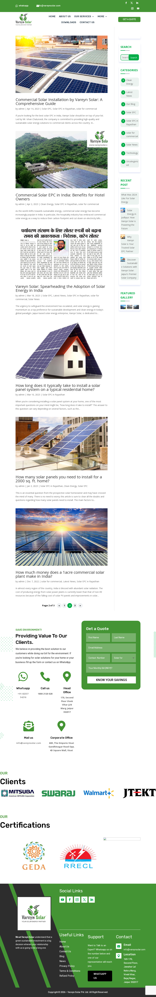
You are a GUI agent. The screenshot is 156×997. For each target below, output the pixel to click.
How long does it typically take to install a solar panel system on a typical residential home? (58, 387)
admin (21, 108)
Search (133, 57)
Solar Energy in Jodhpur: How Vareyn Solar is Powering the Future (128, 219)
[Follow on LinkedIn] (137, 3)
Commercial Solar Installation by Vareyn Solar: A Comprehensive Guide (59, 101)
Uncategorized (132, 163)
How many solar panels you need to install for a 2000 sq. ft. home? (59, 479)
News (62, 961)
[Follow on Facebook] (126, 3)
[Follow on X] (131, 3)
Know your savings (111, 680)
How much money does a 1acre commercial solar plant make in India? (60, 574)
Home (52, 16)
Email (127, 944)
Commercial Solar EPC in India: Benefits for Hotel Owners (60, 197)
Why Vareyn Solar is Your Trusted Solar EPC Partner (128, 244)
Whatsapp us (100, 976)
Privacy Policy (67, 966)
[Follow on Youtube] (138, 8)
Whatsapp (23, 688)
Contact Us (65, 951)
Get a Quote (129, 19)
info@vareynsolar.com (48, 5)
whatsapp (23, 5)
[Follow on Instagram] (132, 8)
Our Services (82, 16)
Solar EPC (46, 108)
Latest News (59, 295)
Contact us (87, 22)
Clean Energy (47, 204)
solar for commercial (86, 108)
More (101, 16)
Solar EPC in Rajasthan (64, 108)
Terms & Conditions (69, 970)
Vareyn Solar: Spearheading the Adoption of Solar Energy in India (60, 288)
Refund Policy (66, 975)
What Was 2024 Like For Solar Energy (129, 198)
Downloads (68, 22)
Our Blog (130, 104)
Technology (132, 153)
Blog (61, 956)
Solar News (34, 299)
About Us (65, 16)
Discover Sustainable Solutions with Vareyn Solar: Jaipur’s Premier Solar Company (129, 268)
